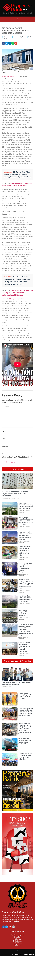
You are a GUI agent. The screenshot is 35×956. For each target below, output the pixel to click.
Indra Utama (17, 943)
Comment (6, 406)
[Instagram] (13, 926)
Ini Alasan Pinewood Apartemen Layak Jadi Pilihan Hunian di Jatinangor (15, 494)
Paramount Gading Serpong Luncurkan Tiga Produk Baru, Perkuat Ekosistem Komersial (25, 535)
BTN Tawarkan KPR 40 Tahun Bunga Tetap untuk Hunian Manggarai (16, 683)
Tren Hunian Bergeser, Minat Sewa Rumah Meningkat (23, 612)
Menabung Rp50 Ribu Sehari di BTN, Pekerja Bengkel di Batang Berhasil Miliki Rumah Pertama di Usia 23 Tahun (25, 729)
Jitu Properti (17, 945)
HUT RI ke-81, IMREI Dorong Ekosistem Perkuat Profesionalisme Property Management (25, 567)
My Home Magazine (17, 935)
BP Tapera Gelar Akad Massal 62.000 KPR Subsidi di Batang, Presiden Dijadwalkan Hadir (18, 174)
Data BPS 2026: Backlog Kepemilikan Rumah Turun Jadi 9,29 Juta (25, 695)
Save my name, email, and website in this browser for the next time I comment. (17, 456)
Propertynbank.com (8, 76)
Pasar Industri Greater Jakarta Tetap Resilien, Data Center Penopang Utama (25, 505)
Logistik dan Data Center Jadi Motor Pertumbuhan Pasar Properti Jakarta (25, 598)
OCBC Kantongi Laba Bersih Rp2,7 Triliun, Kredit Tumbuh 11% (24, 741)
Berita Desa (17, 937)
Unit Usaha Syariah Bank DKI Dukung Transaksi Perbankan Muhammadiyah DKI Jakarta (17, 293)
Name (4, 431)
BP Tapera (13, 299)
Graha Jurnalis (17, 941)
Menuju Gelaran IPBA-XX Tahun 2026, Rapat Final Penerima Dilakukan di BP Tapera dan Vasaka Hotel (25, 584)
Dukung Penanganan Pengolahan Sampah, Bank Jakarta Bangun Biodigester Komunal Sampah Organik (25, 711)
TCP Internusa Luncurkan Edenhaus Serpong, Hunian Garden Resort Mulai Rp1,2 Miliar (25, 520)
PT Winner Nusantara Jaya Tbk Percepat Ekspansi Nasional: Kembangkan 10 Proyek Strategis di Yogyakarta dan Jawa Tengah (25, 630)
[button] (17, 19)
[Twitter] (6, 926)
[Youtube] (10, 926)
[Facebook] (3, 926)
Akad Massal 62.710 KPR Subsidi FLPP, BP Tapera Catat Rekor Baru (25, 756)
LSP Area (17, 939)
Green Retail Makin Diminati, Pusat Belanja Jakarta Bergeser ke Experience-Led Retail (24, 551)
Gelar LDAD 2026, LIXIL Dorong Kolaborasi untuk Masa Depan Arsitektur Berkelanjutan (24, 647)
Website (5, 446)
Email (4, 439)
